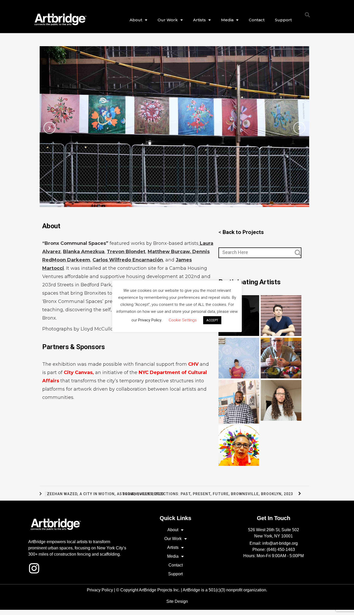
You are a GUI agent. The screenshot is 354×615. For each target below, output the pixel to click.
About (136, 19)
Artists (199, 19)
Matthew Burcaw (281, 314)
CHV (193, 364)
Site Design (177, 601)
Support (283, 19)
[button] (307, 15)
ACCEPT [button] (212, 320)
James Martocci (281, 357)
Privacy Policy (100, 590)
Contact (257, 19)
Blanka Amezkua (83, 251)
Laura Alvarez (239, 357)
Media (227, 19)
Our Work (168, 19)
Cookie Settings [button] (183, 320)
